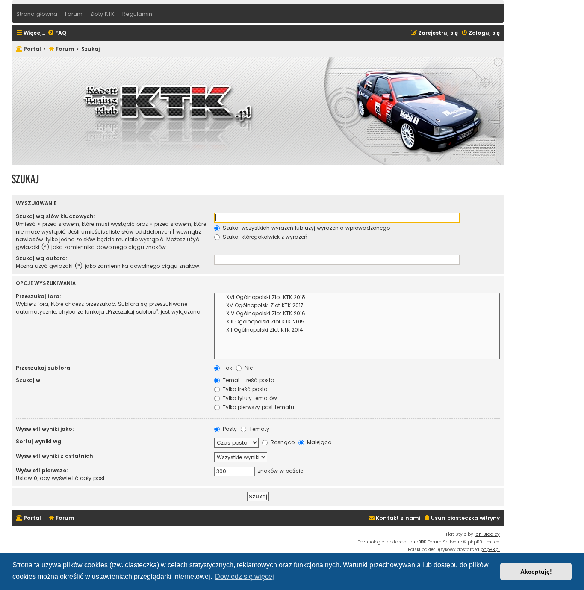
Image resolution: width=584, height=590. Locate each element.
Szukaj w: (29, 380)
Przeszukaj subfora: (44, 367)
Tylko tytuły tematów (249, 398)
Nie (248, 367)
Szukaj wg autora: (42, 258)
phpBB (416, 542)
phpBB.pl (490, 549)
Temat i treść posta (247, 380)
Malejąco (318, 442)
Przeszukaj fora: (38, 296)
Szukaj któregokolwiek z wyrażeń (264, 236)
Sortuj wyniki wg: (39, 441)
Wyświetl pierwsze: (42, 470)
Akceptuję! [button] (536, 571)
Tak (226, 367)
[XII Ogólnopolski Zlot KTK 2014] (357, 330)
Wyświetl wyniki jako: (45, 429)
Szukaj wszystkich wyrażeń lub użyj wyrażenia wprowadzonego (305, 227)
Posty (229, 429)
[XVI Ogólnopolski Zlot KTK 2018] (357, 298)
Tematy (258, 429)
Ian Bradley (487, 534)
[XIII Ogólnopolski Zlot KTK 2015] (357, 322)
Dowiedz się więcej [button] (244, 576)
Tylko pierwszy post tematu (257, 407)
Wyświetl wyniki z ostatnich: (55, 456)
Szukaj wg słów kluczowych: (55, 216)
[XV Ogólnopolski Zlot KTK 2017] (357, 306)
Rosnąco (282, 442)
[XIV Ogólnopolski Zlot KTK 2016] (357, 314)
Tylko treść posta (244, 389)
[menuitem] (56, 33)
